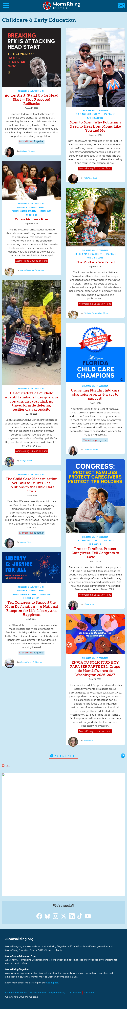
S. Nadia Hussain (27, 151)
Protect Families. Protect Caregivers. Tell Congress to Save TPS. (95, 553)
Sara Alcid (88, 740)
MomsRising (31, 215)
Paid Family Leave (95, 257)
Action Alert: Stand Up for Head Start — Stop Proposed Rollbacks (31, 99)
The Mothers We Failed (95, 262)
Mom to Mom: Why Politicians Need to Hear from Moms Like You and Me (95, 126)
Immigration (95, 544)
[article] (31, 92)
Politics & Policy (31, 598)
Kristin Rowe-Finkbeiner (31, 662)
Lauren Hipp (25, 542)
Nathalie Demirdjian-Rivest (32, 270)
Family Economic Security (88, 114)
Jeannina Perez (91, 449)
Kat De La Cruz (90, 178)
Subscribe (89, 992)
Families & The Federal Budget (31, 207)
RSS (7, 766)
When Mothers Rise (31, 219)
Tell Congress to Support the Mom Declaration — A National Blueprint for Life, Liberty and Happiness (31, 608)
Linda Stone (89, 604)
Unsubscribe (74, 992)
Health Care (109, 114)
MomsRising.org (62, 5)
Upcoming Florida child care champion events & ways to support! (95, 394)
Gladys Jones (26, 460)
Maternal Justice (95, 118)
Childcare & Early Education (31, 91)
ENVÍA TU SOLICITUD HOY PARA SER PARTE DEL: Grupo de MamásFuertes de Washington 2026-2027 (95, 668)
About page (52, 982)
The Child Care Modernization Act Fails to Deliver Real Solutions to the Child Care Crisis (31, 485)
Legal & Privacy (57, 992)
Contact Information (16, 992)
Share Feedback (38, 992)
